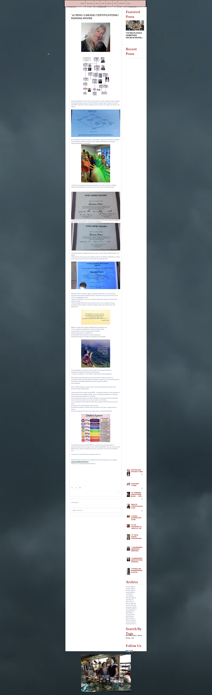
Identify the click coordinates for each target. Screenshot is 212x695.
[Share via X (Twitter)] (76, 487)
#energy (140, 635)
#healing (128, 638)
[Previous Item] (128, 25)
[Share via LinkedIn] (80, 487)
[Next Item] (141, 25)
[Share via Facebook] (72, 487)
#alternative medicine (131, 635)
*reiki (132, 638)
